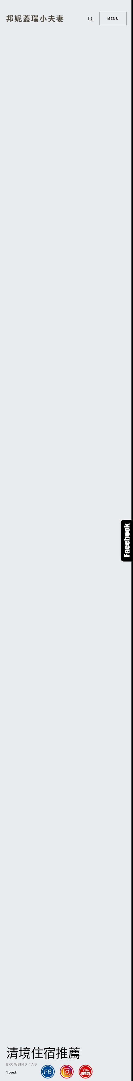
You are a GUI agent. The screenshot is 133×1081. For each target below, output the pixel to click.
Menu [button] (113, 18)
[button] (91, 18)
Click (127, 541)
